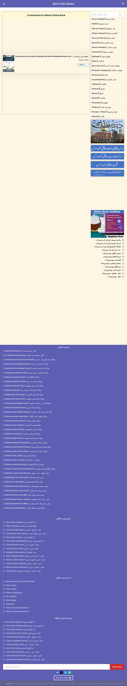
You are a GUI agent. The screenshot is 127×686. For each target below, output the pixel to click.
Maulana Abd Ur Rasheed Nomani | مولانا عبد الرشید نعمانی (27, 368)
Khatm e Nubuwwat (14, 593)
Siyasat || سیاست (99, 98)
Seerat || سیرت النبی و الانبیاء (102, 43)
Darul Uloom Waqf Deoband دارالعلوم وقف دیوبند (25, 626)
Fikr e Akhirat (11, 596)
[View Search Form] (123, 4)
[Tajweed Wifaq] (107, 164)
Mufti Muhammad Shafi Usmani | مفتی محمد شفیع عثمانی (26, 486)
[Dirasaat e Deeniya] (107, 156)
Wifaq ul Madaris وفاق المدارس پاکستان (21, 526)
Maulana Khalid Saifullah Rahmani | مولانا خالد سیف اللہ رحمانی (28, 412)
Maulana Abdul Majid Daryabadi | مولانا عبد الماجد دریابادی (26, 364)
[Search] (120, 14)
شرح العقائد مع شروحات (112, 257)
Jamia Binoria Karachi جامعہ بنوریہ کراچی (22, 548)
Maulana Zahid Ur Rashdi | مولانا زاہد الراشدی (22, 460)
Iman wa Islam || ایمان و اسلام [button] (103, 38)
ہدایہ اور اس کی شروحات (111, 250)
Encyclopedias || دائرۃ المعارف (104, 80)
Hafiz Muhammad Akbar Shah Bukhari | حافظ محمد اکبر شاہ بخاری (30, 359)
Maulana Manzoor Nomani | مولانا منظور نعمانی (23, 421)
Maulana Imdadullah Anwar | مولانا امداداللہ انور (23, 407)
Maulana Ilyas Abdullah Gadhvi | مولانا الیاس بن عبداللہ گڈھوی (28, 403)
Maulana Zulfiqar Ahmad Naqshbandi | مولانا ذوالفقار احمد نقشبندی (30, 469)
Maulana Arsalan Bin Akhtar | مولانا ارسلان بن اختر (23, 381)
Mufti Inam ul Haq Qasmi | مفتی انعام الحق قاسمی (24, 482)
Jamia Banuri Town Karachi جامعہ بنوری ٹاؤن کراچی (26, 533)
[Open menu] (4, 4)
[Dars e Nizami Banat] (107, 148)
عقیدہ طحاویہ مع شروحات (111, 273)
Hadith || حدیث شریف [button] (100, 24)
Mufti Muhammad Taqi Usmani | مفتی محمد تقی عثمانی (26, 490)
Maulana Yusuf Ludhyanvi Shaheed (20, 581)
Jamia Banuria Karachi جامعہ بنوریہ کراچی (22, 652)
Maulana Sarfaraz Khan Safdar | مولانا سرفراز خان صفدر (26, 451)
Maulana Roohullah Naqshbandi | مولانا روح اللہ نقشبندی (26, 442)
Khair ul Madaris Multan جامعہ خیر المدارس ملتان (25, 556)
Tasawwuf (10, 604)
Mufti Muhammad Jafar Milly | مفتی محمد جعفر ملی (24, 495)
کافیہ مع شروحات (114, 277)
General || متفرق (98, 89)
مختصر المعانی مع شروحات (111, 263)
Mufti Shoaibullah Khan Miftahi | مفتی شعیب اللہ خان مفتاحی (27, 503)
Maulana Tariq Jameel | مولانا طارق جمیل (20, 455)
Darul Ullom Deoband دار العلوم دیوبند (20, 622)
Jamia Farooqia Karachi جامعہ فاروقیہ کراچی (23, 530)
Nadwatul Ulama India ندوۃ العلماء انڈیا (21, 552)
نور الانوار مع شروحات (113, 267)
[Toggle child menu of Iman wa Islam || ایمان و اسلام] (122, 38)
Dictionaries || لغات (99, 75)
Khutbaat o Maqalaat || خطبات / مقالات (107, 70)
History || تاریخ (97, 93)
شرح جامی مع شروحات (112, 270)
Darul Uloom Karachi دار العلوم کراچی (20, 537)
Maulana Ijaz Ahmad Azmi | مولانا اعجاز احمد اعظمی (24, 399)
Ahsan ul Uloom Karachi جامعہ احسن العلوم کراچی (25, 560)
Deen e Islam (11, 589)
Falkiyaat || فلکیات (99, 84)
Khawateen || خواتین (100, 103)
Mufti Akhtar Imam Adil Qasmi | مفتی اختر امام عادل (24, 477)
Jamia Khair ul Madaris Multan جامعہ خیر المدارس (25, 659)
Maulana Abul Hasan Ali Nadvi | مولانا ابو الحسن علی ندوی (26, 373)
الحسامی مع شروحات (113, 260)
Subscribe (117, 667)
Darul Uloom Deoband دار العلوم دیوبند (21, 522)
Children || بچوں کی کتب (101, 107)
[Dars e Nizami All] (107, 131)
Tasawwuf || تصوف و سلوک (102, 52)
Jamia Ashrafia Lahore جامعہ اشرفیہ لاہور (22, 545)
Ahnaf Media (11, 600)
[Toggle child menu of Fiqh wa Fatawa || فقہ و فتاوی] (122, 28)
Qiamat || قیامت (98, 116)
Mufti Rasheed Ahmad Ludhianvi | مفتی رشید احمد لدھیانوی (27, 499)
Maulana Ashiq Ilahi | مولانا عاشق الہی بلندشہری (23, 390)
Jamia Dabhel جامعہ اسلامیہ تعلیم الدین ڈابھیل (23, 571)
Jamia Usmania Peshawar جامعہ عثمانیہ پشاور (24, 563)
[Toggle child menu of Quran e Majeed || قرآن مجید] (122, 19)
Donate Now (63, 9)
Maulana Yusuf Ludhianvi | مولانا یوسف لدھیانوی (23, 425)
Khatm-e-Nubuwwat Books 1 (17, 608)
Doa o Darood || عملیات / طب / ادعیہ (106, 66)
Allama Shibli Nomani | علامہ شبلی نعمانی (20, 351)
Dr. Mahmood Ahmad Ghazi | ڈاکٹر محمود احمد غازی (24, 355)
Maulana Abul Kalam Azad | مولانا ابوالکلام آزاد (22, 377)
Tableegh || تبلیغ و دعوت (101, 56)
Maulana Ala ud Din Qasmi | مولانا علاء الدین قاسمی (24, 394)
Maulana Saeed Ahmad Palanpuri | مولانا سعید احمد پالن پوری (28, 447)
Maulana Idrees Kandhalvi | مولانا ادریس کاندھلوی (23, 429)
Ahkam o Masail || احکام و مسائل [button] (105, 33)
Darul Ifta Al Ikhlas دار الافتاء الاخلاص (20, 648)
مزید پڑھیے (9, 683)
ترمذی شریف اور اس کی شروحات (108, 243)
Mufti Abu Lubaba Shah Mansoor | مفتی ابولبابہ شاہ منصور (27, 473)
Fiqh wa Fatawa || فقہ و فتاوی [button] (103, 29)
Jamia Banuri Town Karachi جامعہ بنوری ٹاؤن (23, 633)
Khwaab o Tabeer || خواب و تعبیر (104, 112)
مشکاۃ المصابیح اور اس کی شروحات (107, 247)
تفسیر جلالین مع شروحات (111, 253)
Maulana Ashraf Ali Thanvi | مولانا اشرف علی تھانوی (24, 386)
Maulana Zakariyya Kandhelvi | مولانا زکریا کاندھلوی (24, 464)
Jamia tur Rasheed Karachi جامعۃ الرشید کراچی (24, 641)
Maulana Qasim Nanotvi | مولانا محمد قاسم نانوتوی (24, 438)
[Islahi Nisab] (107, 173)
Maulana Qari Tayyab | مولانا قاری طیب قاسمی (23, 434)
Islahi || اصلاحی (98, 61)
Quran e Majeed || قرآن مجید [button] (103, 19)
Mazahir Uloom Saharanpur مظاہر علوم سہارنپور (25, 567)
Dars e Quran (11, 585)
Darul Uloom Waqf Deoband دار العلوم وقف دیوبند (25, 541)
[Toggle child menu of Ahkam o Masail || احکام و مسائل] (122, 33)
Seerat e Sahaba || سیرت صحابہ (104, 47)
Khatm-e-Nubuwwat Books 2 (17, 611)
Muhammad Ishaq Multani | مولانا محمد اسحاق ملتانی (25, 508)
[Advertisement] (46, 36)
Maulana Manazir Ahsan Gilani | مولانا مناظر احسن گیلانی (26, 416)
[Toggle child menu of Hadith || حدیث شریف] (122, 24)
